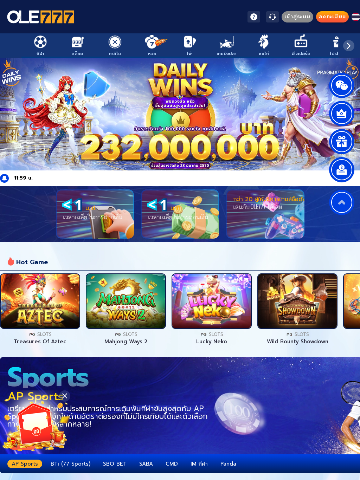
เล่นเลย (40, 301)
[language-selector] (356, 17)
